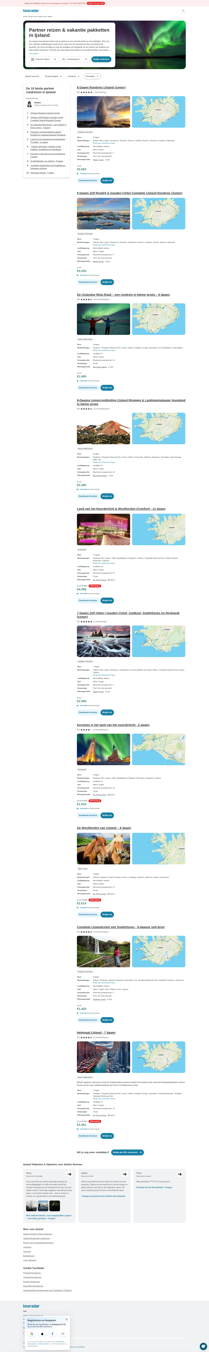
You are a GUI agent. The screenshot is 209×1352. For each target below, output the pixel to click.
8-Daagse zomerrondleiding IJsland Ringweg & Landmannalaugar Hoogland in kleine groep (48, 134)
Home (25, 16)
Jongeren (27, 1247)
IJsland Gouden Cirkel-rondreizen (37, 1234)
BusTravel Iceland (100, 367)
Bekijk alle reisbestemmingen (104, 143)
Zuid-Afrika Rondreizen (33, 1286)
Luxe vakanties (29, 1260)
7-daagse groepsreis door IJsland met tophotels (103, 1196)
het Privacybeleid (43, 1344)
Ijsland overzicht (32, 76)
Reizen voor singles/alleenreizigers (38, 1243)
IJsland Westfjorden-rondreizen (36, 1238)
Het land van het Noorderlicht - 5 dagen (154, 1187)
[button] (131, 174)
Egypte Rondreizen (31, 1282)
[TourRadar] (31, 10)
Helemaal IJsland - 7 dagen (42, 173)
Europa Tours (32, 16)
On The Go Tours (99, 580)
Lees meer (33, 53)
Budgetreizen (29, 1256)
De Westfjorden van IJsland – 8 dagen (46, 161)
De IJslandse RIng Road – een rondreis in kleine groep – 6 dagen (48, 126)
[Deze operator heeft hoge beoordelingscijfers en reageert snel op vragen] (107, 160)
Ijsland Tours (42, 16)
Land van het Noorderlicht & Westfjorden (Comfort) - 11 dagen (47, 140)
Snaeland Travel (99, 999)
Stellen (50, 16)
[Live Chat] (203, 1346)
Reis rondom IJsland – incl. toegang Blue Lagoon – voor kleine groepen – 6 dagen (48, 1217)
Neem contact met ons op (33, 1315)
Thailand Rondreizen (32, 1277)
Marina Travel (98, 160)
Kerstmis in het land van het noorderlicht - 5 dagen (48, 155)
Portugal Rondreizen (32, 1273)
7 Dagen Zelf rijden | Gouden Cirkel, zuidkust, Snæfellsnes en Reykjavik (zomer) (45, 148)
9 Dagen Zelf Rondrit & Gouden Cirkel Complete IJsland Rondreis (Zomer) (46, 119)
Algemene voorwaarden (75, 1347)
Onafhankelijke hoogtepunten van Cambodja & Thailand (47, 1290)
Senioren (27, 1252)
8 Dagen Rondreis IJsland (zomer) (45, 113)
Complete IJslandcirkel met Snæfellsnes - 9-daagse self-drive (48, 167)
